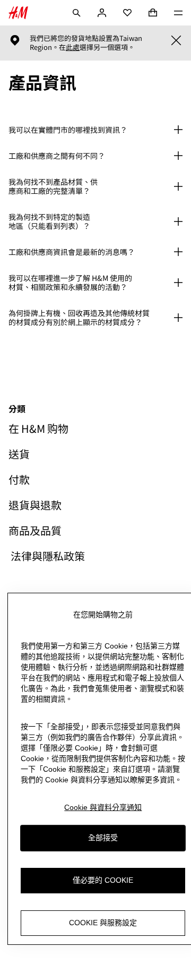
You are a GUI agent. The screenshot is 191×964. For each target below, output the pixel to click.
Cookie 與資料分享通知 (103, 807)
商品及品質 (35, 530)
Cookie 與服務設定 (103, 922)
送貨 (19, 454)
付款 (19, 479)
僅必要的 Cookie (103, 880)
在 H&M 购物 (38, 428)
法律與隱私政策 (46, 556)
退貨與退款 (35, 505)
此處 (73, 47)
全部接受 (103, 837)
